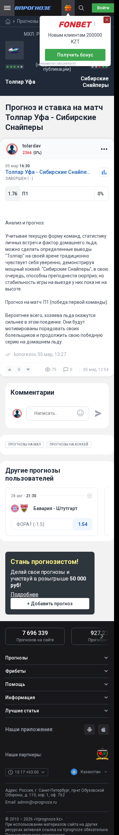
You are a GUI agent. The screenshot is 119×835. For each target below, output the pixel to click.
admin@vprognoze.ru (37, 802)
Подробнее (24, 594)
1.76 (12, 193)
